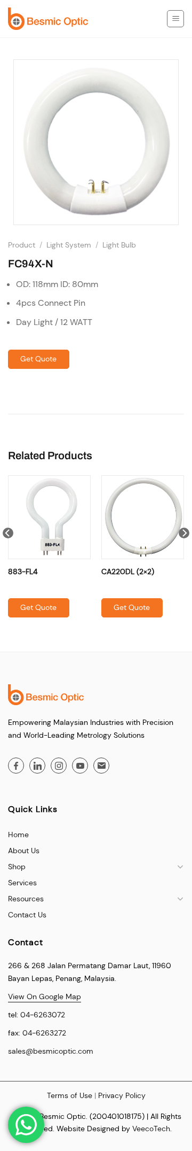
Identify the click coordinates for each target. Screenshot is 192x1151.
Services (22, 882)
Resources (26, 898)
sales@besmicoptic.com (50, 1051)
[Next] (184, 554)
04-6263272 (44, 1033)
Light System (68, 245)
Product (21, 245)
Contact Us (27, 915)
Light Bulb (119, 245)
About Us (23, 850)
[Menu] (175, 18)
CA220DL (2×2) (127, 571)
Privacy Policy (122, 1095)
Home (18, 834)
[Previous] (8, 554)
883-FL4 (22, 571)
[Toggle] (180, 866)
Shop (17, 866)
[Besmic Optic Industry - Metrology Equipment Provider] (48, 18)
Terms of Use (69, 1095)
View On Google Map (44, 996)
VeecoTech (151, 1128)
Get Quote (38, 359)
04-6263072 (42, 1014)
